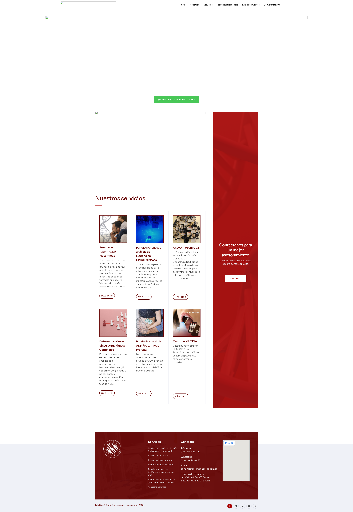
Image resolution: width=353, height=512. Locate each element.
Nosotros (194, 5)
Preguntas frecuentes (227, 5)
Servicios (208, 5)
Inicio (182, 5)
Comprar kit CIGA (272, 5)
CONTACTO (236, 278)
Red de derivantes (251, 5)
